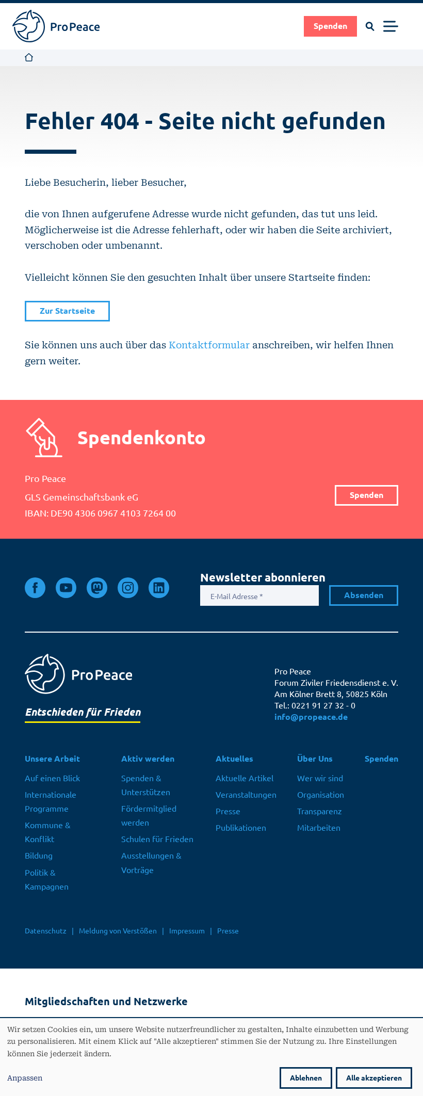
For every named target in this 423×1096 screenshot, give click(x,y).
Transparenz (319, 811)
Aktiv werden (147, 759)
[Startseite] (56, 26)
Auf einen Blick (52, 778)
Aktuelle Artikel (244, 778)
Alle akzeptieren (374, 1078)
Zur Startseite (67, 311)
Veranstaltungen (246, 794)
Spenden (330, 26)
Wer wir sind (320, 778)
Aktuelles (234, 759)
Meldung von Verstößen (118, 931)
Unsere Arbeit (52, 759)
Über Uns (315, 759)
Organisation (320, 794)
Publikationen (241, 827)
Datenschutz (46, 931)
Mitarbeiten (318, 827)
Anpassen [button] (24, 1077)
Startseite (29, 58)
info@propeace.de (311, 717)
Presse (228, 811)
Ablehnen (306, 1078)
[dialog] (211, 1057)
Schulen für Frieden (157, 839)
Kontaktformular (209, 344)
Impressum (187, 931)
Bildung (39, 855)
